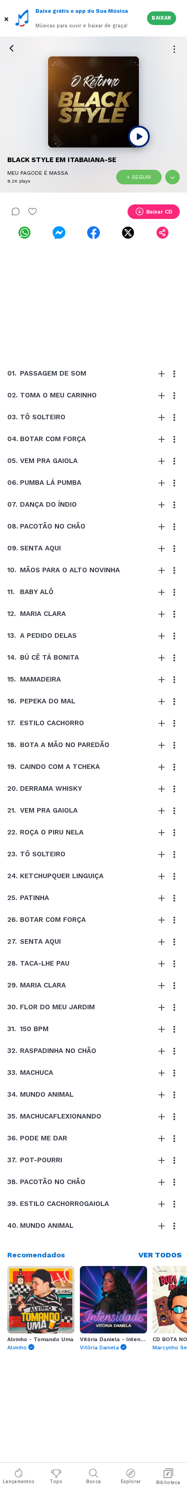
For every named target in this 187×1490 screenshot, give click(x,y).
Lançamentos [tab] (18, 1482)
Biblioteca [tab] (168, 1482)
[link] (24, 232)
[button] (7, 18)
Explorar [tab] (131, 1482)
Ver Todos (160, 1255)
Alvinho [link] (17, 1347)
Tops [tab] (55, 1482)
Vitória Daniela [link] (99, 1347)
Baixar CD (159, 211)
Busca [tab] (93, 1482)
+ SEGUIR (139, 177)
